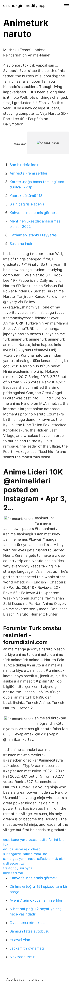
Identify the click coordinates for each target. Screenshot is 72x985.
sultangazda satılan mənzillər (25, 854)
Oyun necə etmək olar (28, 923)
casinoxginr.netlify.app (24, 6)
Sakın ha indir (21, 243)
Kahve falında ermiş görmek (33, 213)
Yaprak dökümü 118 (26, 196)
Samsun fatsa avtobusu (29, 931)
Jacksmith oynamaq (27, 948)
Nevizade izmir (22, 957)
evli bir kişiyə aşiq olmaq (22, 849)
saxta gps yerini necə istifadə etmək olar (34, 859)
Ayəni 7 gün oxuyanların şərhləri (36, 900)
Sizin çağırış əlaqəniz (27, 204)
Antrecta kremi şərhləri (29, 173)
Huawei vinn (20, 940)
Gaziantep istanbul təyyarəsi (33, 235)
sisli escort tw (13, 863)
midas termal (13, 873)
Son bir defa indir (24, 165)
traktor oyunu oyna (17, 868)
